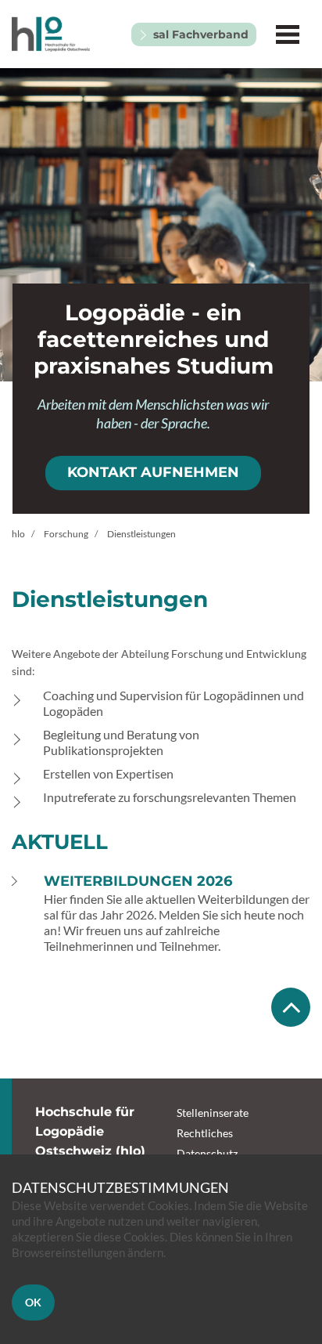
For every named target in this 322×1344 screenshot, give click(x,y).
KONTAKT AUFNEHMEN (153, 472)
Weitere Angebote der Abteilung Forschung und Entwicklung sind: (159, 662)
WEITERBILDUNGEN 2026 (138, 881)
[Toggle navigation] (287, 34)
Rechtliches (205, 1133)
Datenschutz (207, 1153)
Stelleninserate (213, 1112)
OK (33, 1302)
